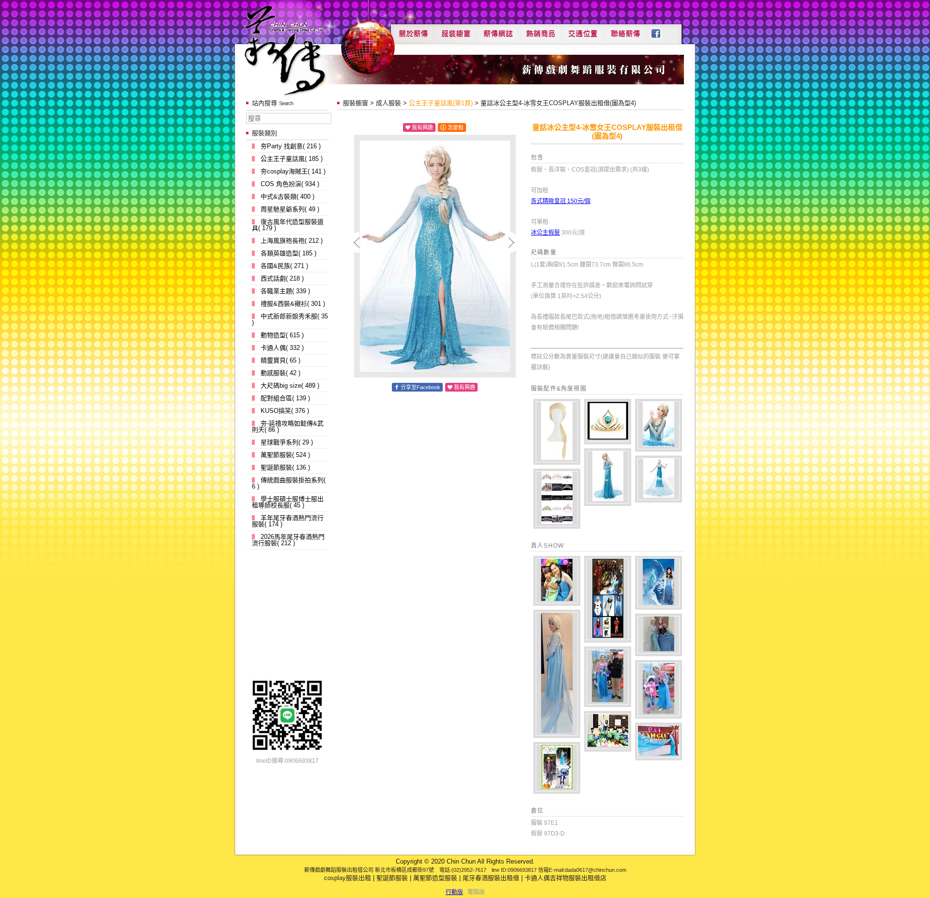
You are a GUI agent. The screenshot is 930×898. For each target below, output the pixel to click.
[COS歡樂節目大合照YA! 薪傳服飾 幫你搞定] (608, 599)
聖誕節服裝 (392, 878)
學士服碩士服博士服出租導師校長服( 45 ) (288, 502)
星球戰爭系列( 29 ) (287, 442)
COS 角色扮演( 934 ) (290, 184)
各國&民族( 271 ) (284, 266)
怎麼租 (456, 127)
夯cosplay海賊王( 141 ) (293, 171)
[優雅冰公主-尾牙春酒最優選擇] (658, 741)
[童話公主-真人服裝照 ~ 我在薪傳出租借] (658, 582)
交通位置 (583, 30)
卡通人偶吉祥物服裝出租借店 (565, 878)
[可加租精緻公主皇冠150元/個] (557, 498)
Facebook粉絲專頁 (661, 30)
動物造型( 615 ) (282, 335)
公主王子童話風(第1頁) (441, 103)
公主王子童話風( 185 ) (292, 159)
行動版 (454, 892)
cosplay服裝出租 (347, 878)
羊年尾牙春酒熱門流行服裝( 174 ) (288, 521)
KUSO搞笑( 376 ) (285, 411)
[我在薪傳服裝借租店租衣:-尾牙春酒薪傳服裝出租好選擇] (557, 674)
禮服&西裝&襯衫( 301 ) (293, 303)
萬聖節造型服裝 (435, 878)
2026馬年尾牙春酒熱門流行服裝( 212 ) (288, 540)
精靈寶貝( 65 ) (280, 360)
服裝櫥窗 (455, 30)
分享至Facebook (420, 387)
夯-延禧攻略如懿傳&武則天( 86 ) (288, 426)
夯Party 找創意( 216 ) (291, 146)
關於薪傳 (412, 30)
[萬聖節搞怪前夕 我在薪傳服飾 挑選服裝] (557, 767)
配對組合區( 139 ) (285, 398)
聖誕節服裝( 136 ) (285, 467)
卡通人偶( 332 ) (282, 348)
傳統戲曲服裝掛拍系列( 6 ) (289, 483)
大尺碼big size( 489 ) (290, 385)
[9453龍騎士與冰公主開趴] (608, 731)
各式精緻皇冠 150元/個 (560, 201)
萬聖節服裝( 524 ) (285, 455)
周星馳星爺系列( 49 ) (290, 209)
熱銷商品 (540, 30)
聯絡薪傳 (625, 30)
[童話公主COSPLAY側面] (608, 477)
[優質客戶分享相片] (608, 677)
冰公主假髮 (545, 232)
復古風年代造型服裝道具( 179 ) (288, 225)
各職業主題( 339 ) (285, 291)
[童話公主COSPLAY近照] (658, 425)
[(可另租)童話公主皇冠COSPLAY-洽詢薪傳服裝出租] (608, 421)
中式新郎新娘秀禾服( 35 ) (290, 319)
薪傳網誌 (498, 30)
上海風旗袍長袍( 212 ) (292, 240)
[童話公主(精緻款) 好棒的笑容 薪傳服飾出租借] (557, 580)
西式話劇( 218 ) (282, 278)
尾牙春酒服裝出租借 (491, 878)
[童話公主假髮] (557, 431)
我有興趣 (422, 127)
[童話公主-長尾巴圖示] (658, 479)
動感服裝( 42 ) (280, 373)
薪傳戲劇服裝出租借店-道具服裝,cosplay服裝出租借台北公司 (303, 50)
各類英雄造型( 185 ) (288, 253)
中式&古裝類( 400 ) (287, 196)
